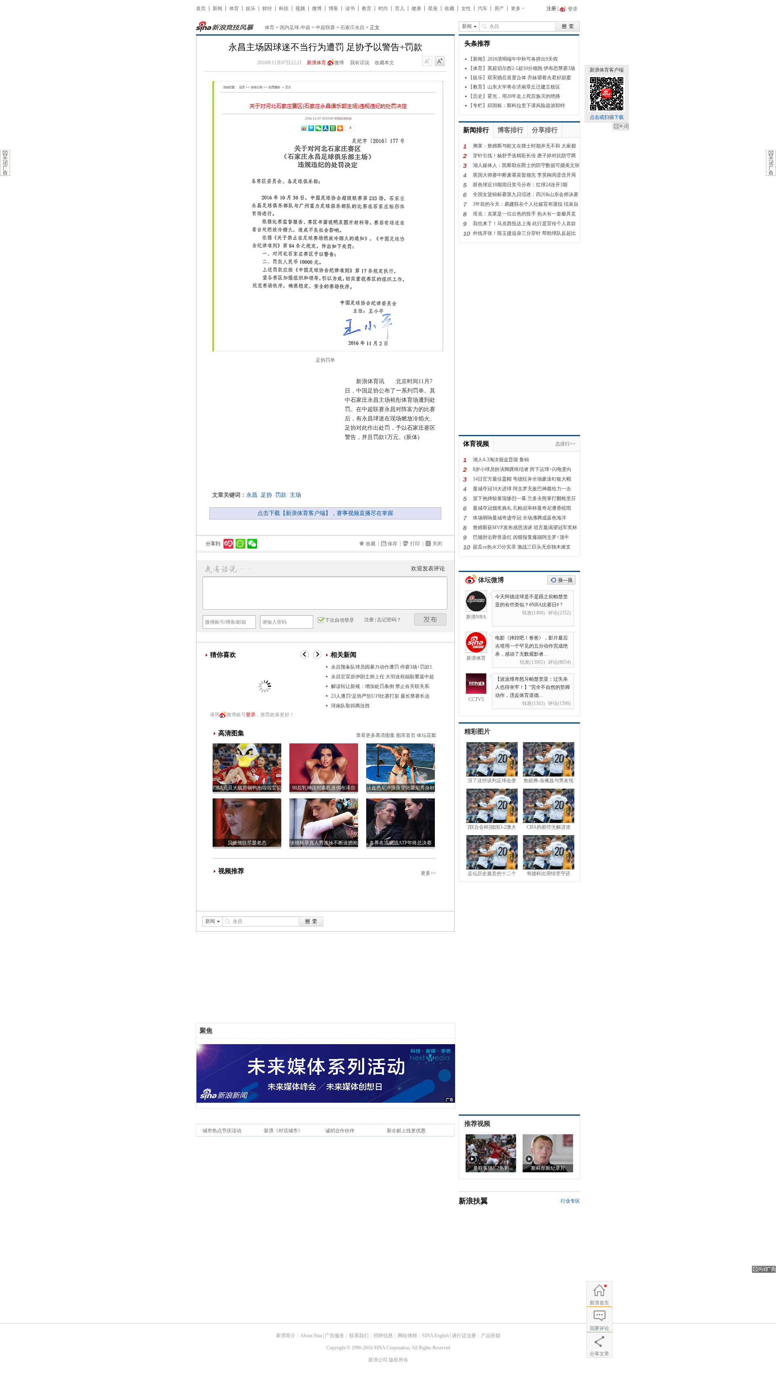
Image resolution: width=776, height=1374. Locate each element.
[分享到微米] (229, 544)
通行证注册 (464, 1335)
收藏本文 (384, 62)
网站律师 (407, 1335)
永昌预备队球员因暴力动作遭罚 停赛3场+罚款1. (382, 667)
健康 (416, 8)
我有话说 (359, 62)
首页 (201, 8)
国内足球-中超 (295, 27)
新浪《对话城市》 (283, 1130)
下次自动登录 (339, 620)
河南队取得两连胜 (350, 706)
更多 (516, 8)
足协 (266, 495)
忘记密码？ (389, 620)
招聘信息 (383, 1335)
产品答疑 (490, 1335)
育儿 (400, 8)
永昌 (251, 495)
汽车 (482, 8)
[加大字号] (440, 61)
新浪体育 (316, 62)
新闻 (217, 8)
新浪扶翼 (473, 1201)
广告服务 (334, 1335)
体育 (234, 8)
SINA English (435, 1335)
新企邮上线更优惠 (406, 1130)
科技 (284, 8)
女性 (466, 8)
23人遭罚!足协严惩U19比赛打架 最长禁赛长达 (380, 696)
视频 (300, 8)
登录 (250, 715)
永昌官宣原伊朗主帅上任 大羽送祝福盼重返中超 (382, 677)
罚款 (281, 495)
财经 (267, 8)
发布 (430, 619)
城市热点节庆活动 (221, 1130)
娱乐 (250, 8)
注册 (551, 8)
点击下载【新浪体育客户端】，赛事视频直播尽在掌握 (325, 513)
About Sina (311, 1335)
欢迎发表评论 (428, 569)
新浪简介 (285, 1335)
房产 (499, 8)
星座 (433, 8)
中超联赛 (325, 27)
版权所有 (398, 1360)
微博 (317, 8)
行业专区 (570, 1201)
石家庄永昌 (352, 27)
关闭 (621, 126)
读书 (350, 8)
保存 (392, 544)
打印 (415, 544)
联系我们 (359, 1335)
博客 (333, 8)
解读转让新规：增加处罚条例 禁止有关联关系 (380, 686)
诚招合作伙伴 (339, 1130)
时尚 (383, 8)
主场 (295, 495)
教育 (366, 8)
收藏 (449, 8)
